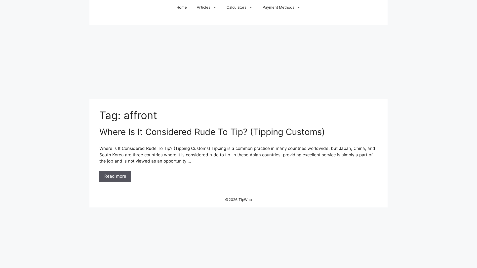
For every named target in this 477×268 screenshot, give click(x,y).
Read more (115, 176)
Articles (203, 7)
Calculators (236, 7)
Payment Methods (278, 7)
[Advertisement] (238, 62)
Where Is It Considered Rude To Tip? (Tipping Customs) (212, 132)
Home (181, 7)
